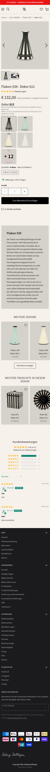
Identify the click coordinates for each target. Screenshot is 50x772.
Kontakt (4, 570)
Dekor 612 (15, 417)
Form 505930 (14, 17)
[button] (7, 91)
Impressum (5, 607)
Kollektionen (6, 553)
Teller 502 (43, 414)
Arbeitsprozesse (7, 635)
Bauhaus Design (7, 643)
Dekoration (5, 545)
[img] (7, 484)
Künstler (4, 639)
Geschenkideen (7, 549)
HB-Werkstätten (7, 618)
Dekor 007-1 (43, 353)
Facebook (5, 671)
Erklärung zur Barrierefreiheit (12, 594)
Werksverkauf (6, 623)
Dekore (4, 558)
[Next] (46, 45)
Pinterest (5, 680)
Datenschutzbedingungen (17, 718)
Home (3, 17)
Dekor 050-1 (15, 353)
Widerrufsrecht (7, 578)
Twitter (4, 684)
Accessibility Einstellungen (11, 598)
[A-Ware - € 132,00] (10, 175)
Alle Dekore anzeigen (25, 365)
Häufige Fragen (7, 574)
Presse (4, 651)
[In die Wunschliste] (26, 325)
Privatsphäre (6, 586)
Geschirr (4, 537)
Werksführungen (8, 627)
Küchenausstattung (9, 541)
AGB (3, 602)
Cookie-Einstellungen (9, 590)
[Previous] (4, 45)
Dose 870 (15, 414)
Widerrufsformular (8, 582)
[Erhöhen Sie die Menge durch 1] (24, 191)
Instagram (5, 676)
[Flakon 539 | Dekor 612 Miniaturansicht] (5, 75)
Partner (4, 660)
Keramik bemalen (8, 631)
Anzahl (4, 185)
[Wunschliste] (41, 9)
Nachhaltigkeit (7, 647)
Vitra (3, 655)
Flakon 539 (26, 17)
